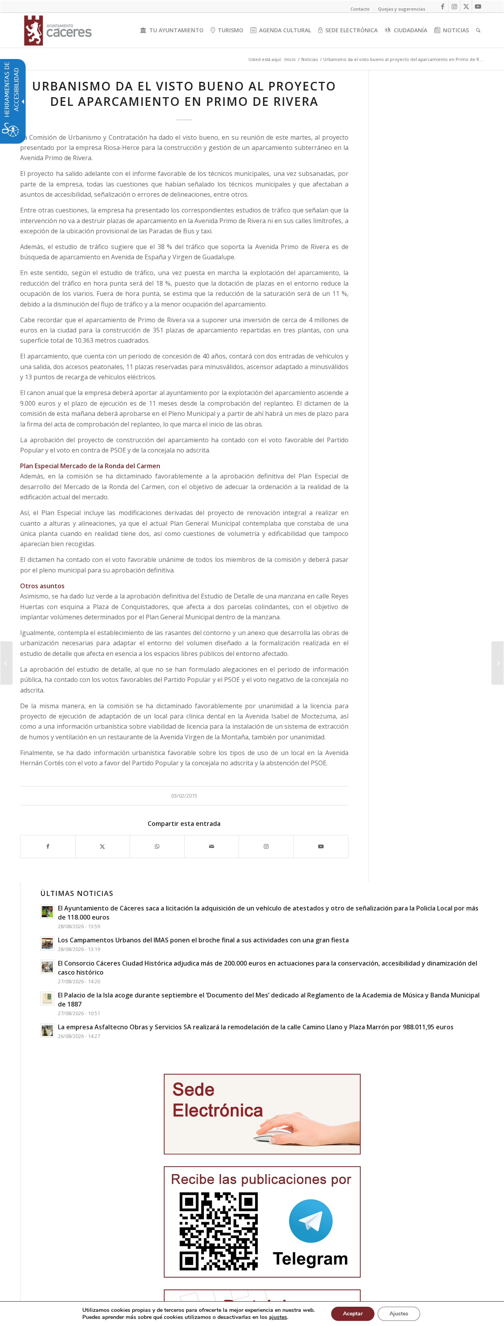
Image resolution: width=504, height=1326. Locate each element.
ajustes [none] (278, 1317)
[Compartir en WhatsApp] (157, 846)
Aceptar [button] (353, 1313)
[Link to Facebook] (442, 6)
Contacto (360, 9)
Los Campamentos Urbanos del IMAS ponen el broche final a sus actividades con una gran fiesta (203, 940)
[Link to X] (466, 6)
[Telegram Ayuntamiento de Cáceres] (262, 1222)
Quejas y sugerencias (401, 9)
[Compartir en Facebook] (47, 846)
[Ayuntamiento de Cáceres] (58, 30)
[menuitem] (172, 30)
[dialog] (252, 1313)
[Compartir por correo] (212, 846)
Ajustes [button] (398, 1313)
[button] (6, 663)
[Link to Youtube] (478, 6)
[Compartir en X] (103, 846)
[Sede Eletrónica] (262, 1114)
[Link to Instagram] (454, 6)
